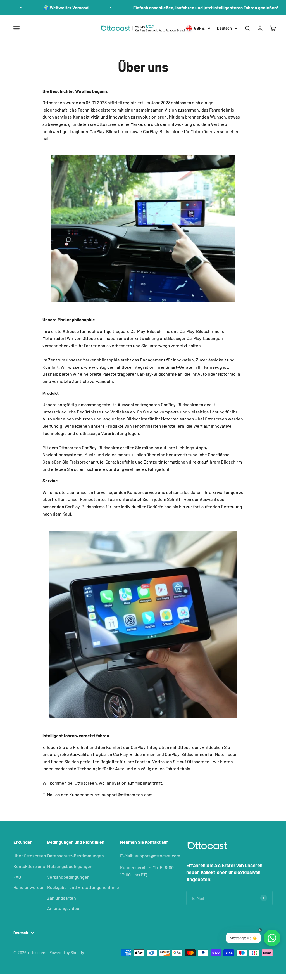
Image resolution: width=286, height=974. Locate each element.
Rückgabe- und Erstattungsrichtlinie (83, 887)
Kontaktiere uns (29, 866)
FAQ (17, 877)
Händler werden (29, 887)
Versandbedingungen (68, 877)
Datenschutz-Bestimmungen (75, 855)
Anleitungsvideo (63, 908)
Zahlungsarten (61, 897)
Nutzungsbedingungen (69, 866)
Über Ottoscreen (29, 855)
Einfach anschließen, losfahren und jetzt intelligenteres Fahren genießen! (169, 7)
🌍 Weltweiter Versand (29, 7)
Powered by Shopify (66, 952)
